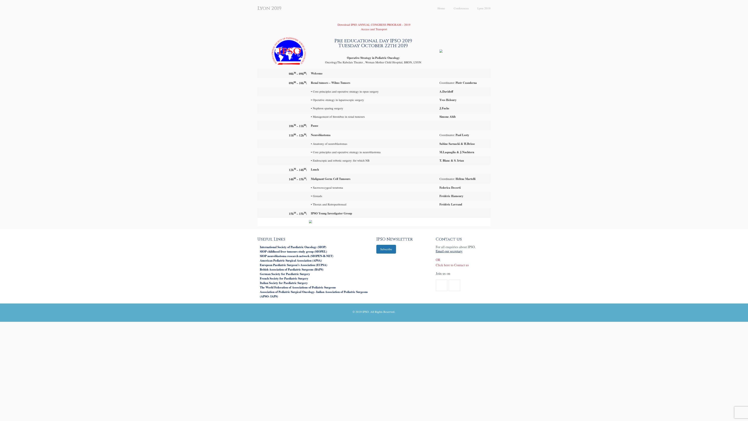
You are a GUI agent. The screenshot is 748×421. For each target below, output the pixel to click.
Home (441, 8)
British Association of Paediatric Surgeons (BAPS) (291, 269)
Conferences (461, 8)
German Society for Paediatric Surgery (285, 274)
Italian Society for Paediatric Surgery (284, 283)
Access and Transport (374, 29)
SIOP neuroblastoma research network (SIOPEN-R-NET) (296, 256)
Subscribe (386, 249)
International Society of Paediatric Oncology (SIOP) (293, 247)
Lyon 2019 (483, 8)
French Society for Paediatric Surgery (284, 278)
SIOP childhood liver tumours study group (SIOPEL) (293, 251)
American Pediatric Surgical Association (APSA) (291, 260)
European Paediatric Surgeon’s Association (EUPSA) (293, 265)
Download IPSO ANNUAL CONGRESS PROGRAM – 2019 (374, 25)
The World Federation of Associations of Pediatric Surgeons (298, 287)
